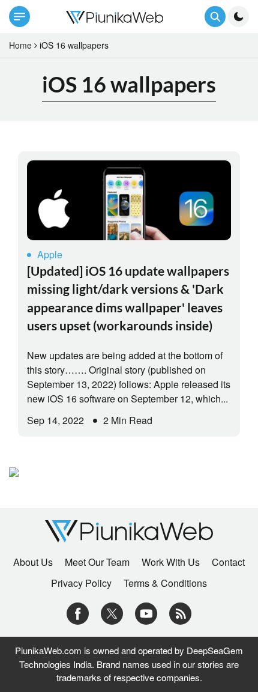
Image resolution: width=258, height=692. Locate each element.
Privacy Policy (81, 583)
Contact (228, 562)
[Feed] (180, 612)
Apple (49, 254)
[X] (112, 612)
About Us (33, 562)
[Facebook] (78, 612)
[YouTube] (146, 612)
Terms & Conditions (165, 583)
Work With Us (171, 562)
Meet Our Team (97, 562)
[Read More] (129, 200)
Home (20, 45)
